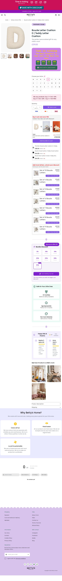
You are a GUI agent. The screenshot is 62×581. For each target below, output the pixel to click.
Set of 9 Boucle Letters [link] (46, 228)
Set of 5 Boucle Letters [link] (46, 190)
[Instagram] (31, 564)
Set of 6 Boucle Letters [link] (46, 200)
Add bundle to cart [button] (46, 141)
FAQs (33, 517)
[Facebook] (28, 564)
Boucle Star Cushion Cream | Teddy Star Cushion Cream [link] (45, 156)
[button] (8, 15)
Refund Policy (35, 525)
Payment (7, 515)
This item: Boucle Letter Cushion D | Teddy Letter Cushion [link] (46, 146)
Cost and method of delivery (12, 517)
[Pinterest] (25, 564)
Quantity (34, 103)
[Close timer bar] (60, 5)
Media (33, 538)
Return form (35, 515)
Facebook (34, 535)
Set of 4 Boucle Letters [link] (46, 181)
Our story (7, 533)
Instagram (35, 533)
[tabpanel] (31, 484)
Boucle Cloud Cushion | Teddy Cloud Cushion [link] (47, 151)
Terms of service (36, 523)
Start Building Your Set (47, 273)
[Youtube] (34, 564)
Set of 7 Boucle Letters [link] (46, 209)
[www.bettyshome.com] (31, 15)
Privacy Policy (8, 540)
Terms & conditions (21, 558)
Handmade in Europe (38, 24)
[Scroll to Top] (59, 572)
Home (6, 20)
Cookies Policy (8, 538)
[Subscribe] (28, 554)
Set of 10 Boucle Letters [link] (46, 171)
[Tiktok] (37, 564)
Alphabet (7, 520)
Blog (33, 540)
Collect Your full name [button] (52, 175)
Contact (7, 535)
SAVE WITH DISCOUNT (32, 8)
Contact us (35, 520)
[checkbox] (44, 474)
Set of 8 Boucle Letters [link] (46, 218)
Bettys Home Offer (16, 20)
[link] (36, 126)
